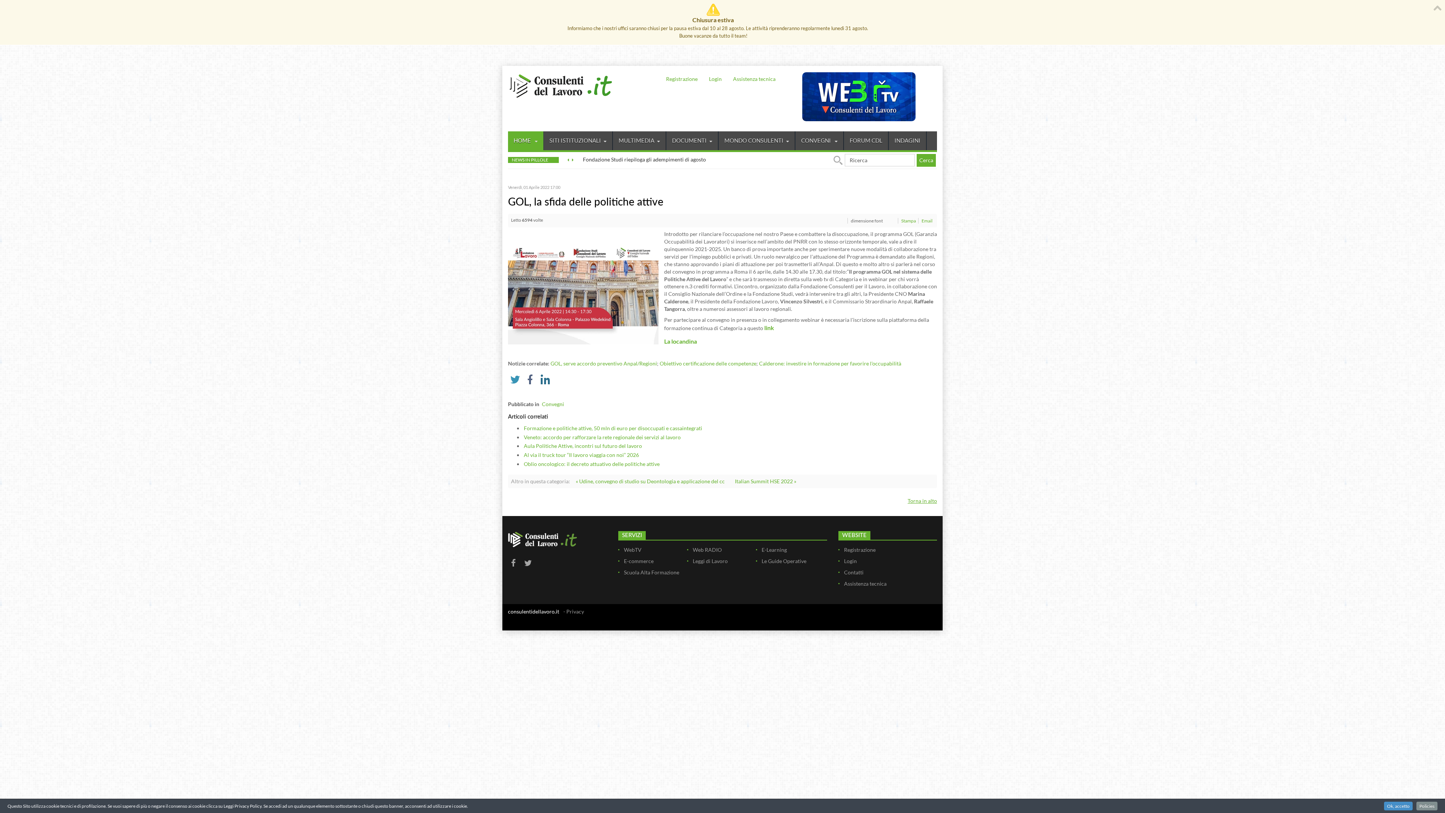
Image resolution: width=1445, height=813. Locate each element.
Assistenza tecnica (754, 79)
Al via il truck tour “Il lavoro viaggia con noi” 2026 (581, 455)
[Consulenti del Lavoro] (560, 85)
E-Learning (774, 550)
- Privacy (573, 611)
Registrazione (682, 79)
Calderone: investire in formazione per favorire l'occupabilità (830, 363)
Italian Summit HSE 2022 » (765, 481)
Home (523, 140)
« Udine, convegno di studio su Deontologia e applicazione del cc (650, 481)
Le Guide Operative (784, 561)
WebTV (633, 550)
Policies (1426, 806)
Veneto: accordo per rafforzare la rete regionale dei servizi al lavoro (602, 437)
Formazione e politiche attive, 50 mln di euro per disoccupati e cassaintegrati (613, 428)
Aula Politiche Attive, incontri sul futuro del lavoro (583, 446)
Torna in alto (922, 501)
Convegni (816, 140)
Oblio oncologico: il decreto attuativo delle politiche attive (592, 464)
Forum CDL (866, 140)
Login (715, 79)
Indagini (907, 140)
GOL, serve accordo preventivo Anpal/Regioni (604, 363)
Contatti (854, 572)
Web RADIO (707, 550)
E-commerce (639, 561)
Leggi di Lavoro (710, 561)
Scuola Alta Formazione (651, 572)
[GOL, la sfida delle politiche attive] (583, 287)
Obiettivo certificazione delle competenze (708, 363)
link (769, 327)
